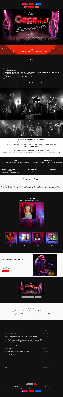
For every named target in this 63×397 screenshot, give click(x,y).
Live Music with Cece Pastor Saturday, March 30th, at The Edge (15, 357)
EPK (25, 6)
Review (6, 364)
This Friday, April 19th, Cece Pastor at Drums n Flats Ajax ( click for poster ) (17, 351)
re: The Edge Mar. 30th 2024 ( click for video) (12, 354)
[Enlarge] (42, 203)
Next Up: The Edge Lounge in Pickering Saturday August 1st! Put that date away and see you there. (22, 76)
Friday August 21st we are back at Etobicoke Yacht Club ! (14, 64)
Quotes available (53, 169)
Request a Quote (30, 6)
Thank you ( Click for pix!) (9, 348)
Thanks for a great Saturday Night (9, 70)
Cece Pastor (15, 386)
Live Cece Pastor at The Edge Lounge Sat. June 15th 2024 (14, 345)
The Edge (14, 313)
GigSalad (37, 6)
